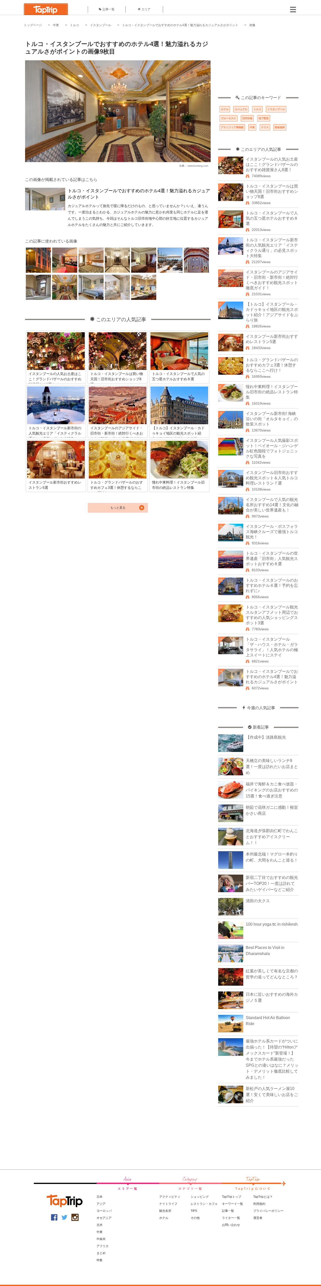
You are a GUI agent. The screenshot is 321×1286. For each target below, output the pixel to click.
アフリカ (103, 1246)
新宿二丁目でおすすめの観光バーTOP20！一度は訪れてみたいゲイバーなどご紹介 (272, 883)
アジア (101, 1204)
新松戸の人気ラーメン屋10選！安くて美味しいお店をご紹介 (272, 1094)
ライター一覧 (231, 1218)
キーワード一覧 (232, 1204)
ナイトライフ (168, 1204)
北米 (100, 1225)
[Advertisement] (258, 64)
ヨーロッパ (104, 1211)
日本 (100, 1197)
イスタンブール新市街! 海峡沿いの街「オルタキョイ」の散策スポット (272, 418)
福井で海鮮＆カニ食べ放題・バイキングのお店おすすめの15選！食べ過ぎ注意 (272, 790)
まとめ (101, 1253)
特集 (100, 1260)
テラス (265, 127)
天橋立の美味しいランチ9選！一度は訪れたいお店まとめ (272, 766)
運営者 (257, 1218)
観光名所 (165, 1211)
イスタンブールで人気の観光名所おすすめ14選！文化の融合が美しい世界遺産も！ (272, 504)
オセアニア (104, 1218)
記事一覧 (109, 9)
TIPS (194, 1211)
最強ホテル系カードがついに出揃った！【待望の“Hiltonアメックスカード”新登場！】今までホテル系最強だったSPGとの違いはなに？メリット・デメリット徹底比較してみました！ (272, 1059)
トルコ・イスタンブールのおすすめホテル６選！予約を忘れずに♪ (272, 585)
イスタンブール (100, 25)
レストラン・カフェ (204, 1204)
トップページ (33, 25)
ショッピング (200, 1197)
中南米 (101, 1239)
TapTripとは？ (263, 1197)
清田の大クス (258, 901)
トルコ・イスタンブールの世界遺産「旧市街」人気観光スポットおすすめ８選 (272, 558)
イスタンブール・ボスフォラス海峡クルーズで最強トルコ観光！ (272, 531)
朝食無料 (280, 127)
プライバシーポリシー (268, 1211)
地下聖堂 (264, 118)
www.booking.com (198, 165)
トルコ (74, 25)
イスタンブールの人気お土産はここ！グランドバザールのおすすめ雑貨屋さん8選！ (272, 164)
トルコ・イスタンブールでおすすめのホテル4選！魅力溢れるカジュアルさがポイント (180, 25)
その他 (195, 1218)
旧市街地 (247, 118)
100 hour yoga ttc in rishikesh (272, 924)
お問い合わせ (231, 1225)
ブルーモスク (228, 118)
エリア (145, 9)
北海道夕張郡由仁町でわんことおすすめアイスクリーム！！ (272, 837)
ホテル (224, 109)
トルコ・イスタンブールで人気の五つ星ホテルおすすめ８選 (272, 218)
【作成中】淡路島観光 (266, 737)
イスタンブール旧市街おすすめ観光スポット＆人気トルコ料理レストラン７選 (272, 477)
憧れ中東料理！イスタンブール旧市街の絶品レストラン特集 (272, 392)
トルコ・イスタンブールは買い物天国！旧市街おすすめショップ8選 (272, 191)
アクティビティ (169, 1197)
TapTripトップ (231, 1197)
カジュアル (241, 109)
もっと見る (117, 507)
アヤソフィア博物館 (232, 127)
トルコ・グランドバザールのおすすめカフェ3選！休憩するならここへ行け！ (272, 365)
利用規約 (259, 1204)
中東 (56, 25)
